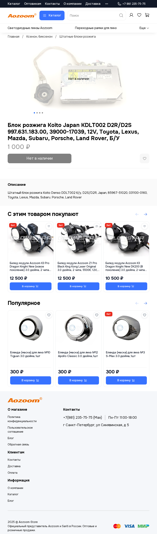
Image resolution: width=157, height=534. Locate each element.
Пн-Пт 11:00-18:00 (122, 417)
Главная (13, 37)
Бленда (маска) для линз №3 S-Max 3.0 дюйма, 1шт (125, 354)
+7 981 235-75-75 (134, 4)
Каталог (14, 4)
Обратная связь (18, 444)
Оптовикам (32, 4)
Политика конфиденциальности (22, 419)
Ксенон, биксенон (39, 37)
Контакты (52, 4)
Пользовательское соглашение (20, 430)
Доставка (93, 4)
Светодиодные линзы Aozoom (30, 28)
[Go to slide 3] (39, 112)
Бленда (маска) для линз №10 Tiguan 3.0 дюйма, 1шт (30, 354)
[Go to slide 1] (34, 112)
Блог (11, 438)
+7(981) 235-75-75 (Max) (82, 417)
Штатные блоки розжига (77, 37)
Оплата (12, 472)
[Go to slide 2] (37, 112)
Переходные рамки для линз (96, 28)
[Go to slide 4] (42, 112)
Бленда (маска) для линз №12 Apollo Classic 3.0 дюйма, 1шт (78, 354)
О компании (73, 4)
